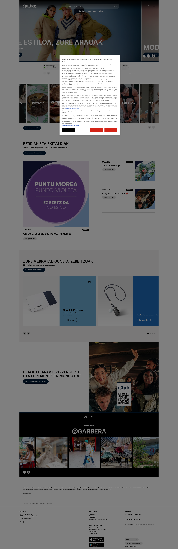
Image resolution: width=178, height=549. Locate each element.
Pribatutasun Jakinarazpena (72, 108)
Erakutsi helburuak (68, 130)
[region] (90, 95)
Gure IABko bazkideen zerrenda (70, 125)
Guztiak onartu (111, 130)
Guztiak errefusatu (96, 130)
